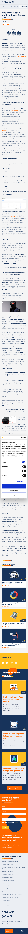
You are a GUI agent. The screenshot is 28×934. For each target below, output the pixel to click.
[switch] (24, 466)
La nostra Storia (6, 888)
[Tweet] (7, 663)
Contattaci (8, 931)
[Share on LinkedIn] (16, 663)
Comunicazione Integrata (8, 877)
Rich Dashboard (6, 903)
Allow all (14, 485)
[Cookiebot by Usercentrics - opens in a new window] (20, 437)
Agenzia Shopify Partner (8, 874)
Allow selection (14, 490)
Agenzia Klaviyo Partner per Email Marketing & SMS (13, 868)
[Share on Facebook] (3, 663)
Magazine (4, 883)
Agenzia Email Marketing (8, 864)
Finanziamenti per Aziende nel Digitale (11, 886)
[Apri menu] (24, 2)
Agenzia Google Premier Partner (10, 861)
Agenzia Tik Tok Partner (7, 871)
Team (3, 891)
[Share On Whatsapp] (12, 662)
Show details (20, 481)
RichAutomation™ (6, 900)
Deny (14, 495)
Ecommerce (6, 24)
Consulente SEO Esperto (8, 880)
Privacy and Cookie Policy (8, 906)
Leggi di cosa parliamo (14, 788)
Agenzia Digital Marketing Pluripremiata (12, 894)
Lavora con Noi (5, 908)
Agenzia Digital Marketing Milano (10, 897)
